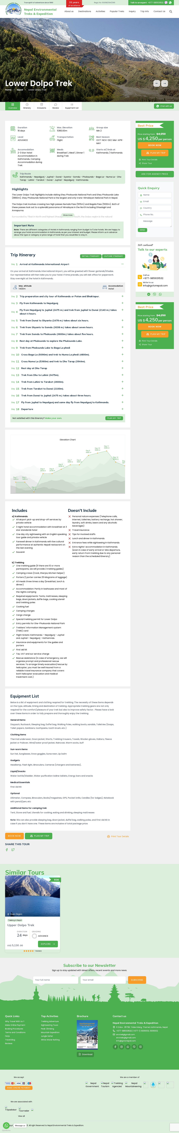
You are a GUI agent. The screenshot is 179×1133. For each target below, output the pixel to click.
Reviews (8, 1043)
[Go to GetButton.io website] (6, 1130)
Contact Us (159, 11)
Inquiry (132, 11)
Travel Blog (10, 1039)
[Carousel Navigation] (160, 83)
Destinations (84, 11)
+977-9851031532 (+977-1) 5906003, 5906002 (137, 1031)
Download (87, 1054)
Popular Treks (117, 11)
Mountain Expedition (50, 1032)
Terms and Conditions (15, 1032)
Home (8, 89)
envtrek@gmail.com (125, 1034)
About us (69, 11)
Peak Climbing (47, 1028)
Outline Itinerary (113, 256)
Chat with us (166, 106)
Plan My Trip (114, 418)
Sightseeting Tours (49, 1025)
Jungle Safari (47, 1036)
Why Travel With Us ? (14, 1021)
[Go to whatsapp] (6, 1125)
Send (142, 230)
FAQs (7, 1036)
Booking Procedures (14, 1028)
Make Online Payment (15, 1025)
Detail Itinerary (90, 256)
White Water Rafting (50, 1039)
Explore (46, 943)
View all (21, 1116)
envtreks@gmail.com (126, 1037)
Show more (67, 215)
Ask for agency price (154, 173)
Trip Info (144, 11)
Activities (100, 11)
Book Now (14, 835)
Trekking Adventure (50, 1021)
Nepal (20, 89)
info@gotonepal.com (126, 1040)
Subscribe (137, 979)
